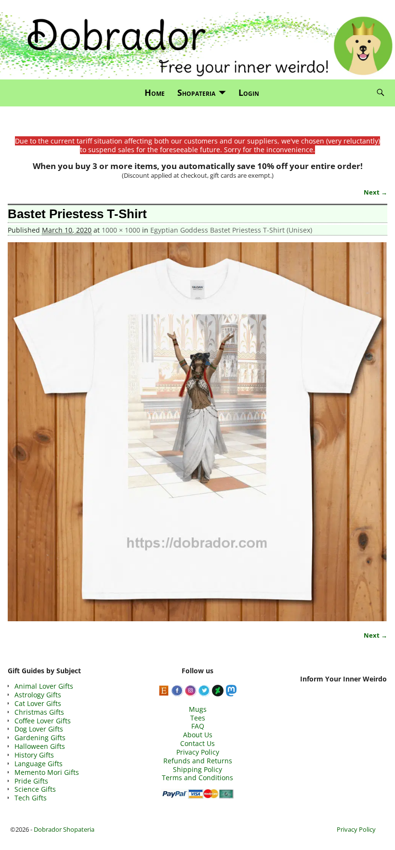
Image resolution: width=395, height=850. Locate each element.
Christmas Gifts (39, 712)
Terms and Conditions (197, 777)
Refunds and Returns (197, 760)
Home (155, 92)
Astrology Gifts (37, 694)
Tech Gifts (30, 797)
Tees (197, 717)
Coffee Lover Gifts (42, 720)
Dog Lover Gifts (38, 728)
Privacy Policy (197, 752)
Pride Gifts (31, 780)
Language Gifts (38, 763)
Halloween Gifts (39, 746)
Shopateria (196, 92)
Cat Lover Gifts (37, 703)
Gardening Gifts (40, 737)
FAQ (197, 726)
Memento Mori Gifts (46, 772)
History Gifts (34, 754)
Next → (375, 192)
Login (248, 92)
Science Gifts (35, 789)
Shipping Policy (197, 769)
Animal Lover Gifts (43, 686)
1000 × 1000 (121, 230)
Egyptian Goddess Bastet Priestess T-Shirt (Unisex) (231, 230)
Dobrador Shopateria (64, 829)
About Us (197, 734)
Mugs (198, 709)
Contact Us (197, 743)
